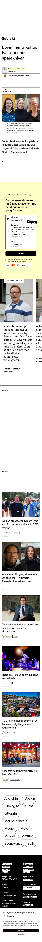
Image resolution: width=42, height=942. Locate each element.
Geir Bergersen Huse (29, 888)
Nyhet (13, 84)
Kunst (7, 84)
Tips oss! (12, 78)
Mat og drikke (14, 821)
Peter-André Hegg (17, 69)
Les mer (11, 916)
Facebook (6, 867)
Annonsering (28, 867)
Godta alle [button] (21, 930)
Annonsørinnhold (15, 779)
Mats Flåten (28, 905)
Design (30, 798)
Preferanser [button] (21, 934)
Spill (30, 844)
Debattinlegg (28, 870)
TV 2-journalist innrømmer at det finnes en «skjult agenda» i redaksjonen (20, 724)
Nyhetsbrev (7, 864)
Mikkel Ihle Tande (30, 897)
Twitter (5, 872)
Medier (8, 532)
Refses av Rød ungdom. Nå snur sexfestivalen (20, 677)
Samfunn (8, 636)
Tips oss (26, 872)
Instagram (6, 870)
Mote (24, 828)
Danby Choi (28, 879)
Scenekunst (6, 586)
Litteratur (11, 813)
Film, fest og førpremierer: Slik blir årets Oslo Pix (20, 773)
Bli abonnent (28, 864)
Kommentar (15, 532)
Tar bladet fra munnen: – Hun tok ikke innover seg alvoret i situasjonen (20, 628)
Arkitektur (11, 798)
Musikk (9, 836)
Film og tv (5, 779)
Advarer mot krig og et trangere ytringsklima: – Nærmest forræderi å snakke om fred (19, 578)
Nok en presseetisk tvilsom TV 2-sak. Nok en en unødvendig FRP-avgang (20, 524)
